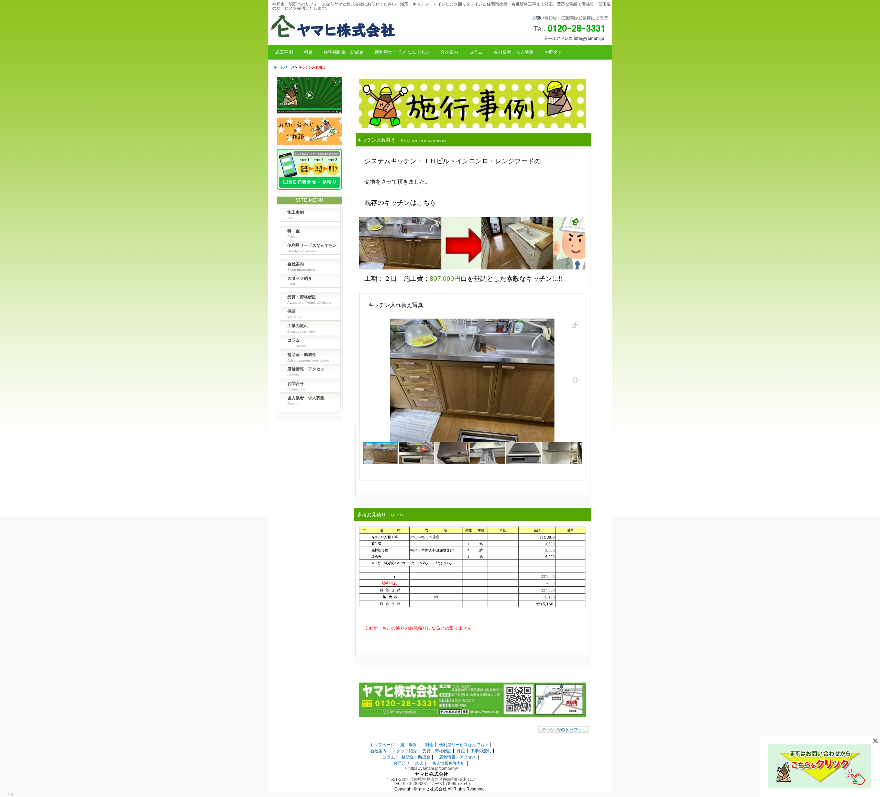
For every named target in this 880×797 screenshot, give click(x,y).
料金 (308, 52)
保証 (461, 751)
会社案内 (449, 52)
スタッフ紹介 (404, 751)
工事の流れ (481, 751)
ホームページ (284, 67)
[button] (575, 324)
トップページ (382, 744)
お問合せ (553, 52)
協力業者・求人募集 (513, 52)
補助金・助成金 (416, 757)
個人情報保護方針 (448, 763)
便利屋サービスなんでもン (463, 744)
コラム (476, 52)
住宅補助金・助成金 (343, 52)
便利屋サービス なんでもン (402, 52)
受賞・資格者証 (436, 751)
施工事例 (284, 52)
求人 (419, 763)
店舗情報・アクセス (457, 757)
